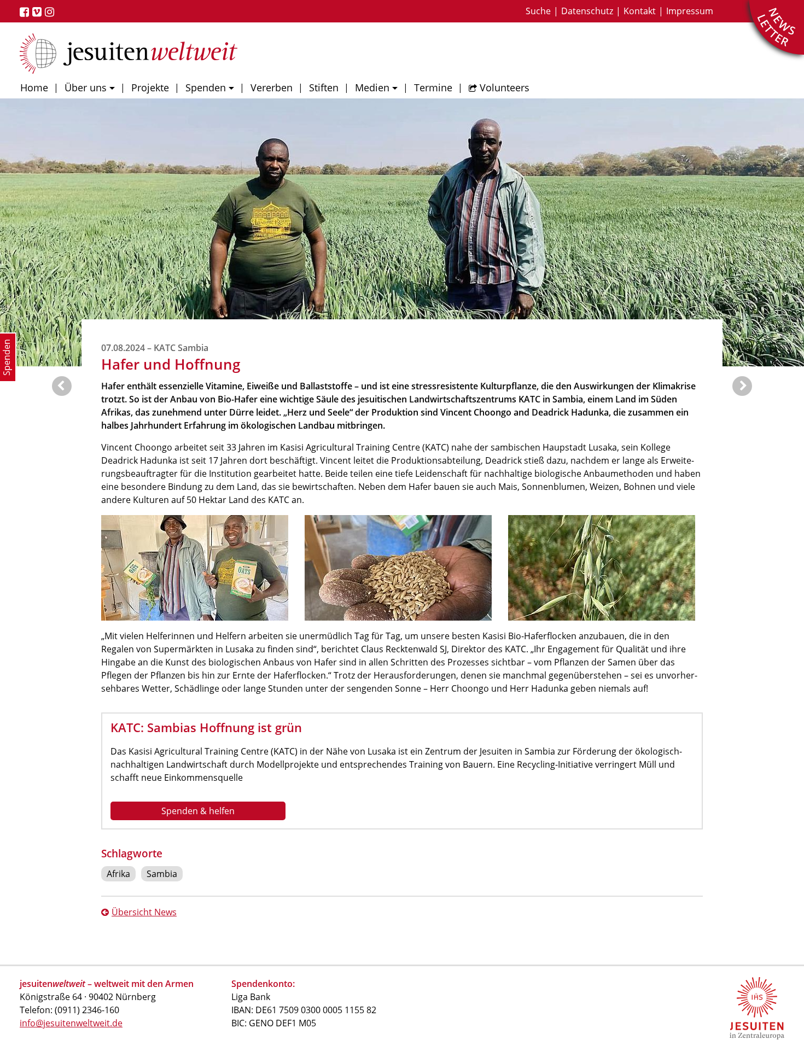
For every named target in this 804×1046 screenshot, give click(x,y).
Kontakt (640, 11)
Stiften (324, 87)
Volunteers (504, 87)
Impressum (689, 11)
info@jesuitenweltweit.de (71, 1023)
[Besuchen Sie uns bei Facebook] (26, 12)
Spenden (205, 87)
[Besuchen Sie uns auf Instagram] (51, 12)
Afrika (118, 874)
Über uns (86, 87)
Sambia (162, 874)
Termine (433, 87)
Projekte (150, 87)
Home (34, 87)
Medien (372, 87)
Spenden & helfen (198, 811)
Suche (538, 11)
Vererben (271, 87)
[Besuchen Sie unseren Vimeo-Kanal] (38, 12)
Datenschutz (587, 11)
